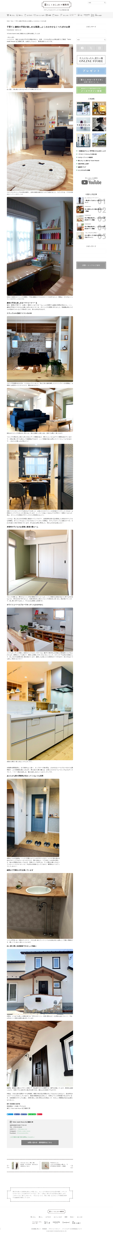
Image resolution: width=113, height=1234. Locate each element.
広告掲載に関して (36, 1228)
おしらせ (65, 15)
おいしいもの (40, 15)
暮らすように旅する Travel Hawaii (88, 160)
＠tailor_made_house (23, 1131)
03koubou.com (22, 1129)
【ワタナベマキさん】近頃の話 (87, 154)
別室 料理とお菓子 (83, 163)
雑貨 (49, 15)
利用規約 (44, 1228)
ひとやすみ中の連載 (84, 170)
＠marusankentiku (22, 1133)
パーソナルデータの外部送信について (72, 1228)
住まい (57, 15)
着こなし (12, 15)
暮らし (21, 15)
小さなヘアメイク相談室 (85, 157)
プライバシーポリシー (54, 1228)
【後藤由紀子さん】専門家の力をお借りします (92, 151)
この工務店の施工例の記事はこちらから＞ (22, 1137)
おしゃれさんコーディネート (92, 197)
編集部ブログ (82, 167)
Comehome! (88, 206)
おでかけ (29, 15)
